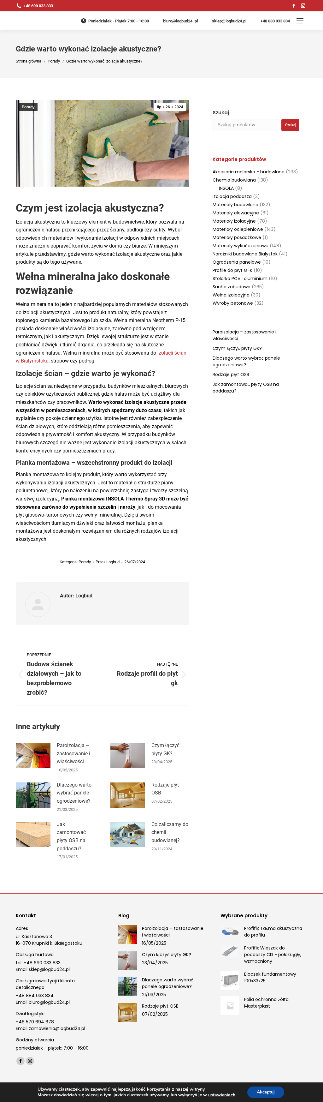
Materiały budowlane (235, 204)
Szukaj (221, 112)
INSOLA (226, 188)
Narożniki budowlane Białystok (245, 254)
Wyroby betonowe (233, 303)
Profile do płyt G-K (232, 270)
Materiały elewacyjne (236, 213)
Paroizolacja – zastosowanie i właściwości (73, 753)
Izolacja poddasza (232, 196)
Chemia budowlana (234, 180)
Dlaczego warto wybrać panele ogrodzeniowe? (74, 793)
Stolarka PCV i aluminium (240, 278)
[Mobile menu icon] (300, 21)
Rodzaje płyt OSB (165, 789)
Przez (108, 562)
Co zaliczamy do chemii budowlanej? (169, 832)
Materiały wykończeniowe (240, 246)
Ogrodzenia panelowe (237, 262)
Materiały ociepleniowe (238, 229)
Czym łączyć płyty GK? (165, 749)
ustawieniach (221, 1095)
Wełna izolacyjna (231, 295)
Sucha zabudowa (231, 287)
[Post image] (33, 755)
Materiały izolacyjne (234, 221)
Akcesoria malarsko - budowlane (249, 172)
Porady (28, 107)
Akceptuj (266, 1092)
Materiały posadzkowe (237, 237)
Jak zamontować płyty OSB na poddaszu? (71, 836)
